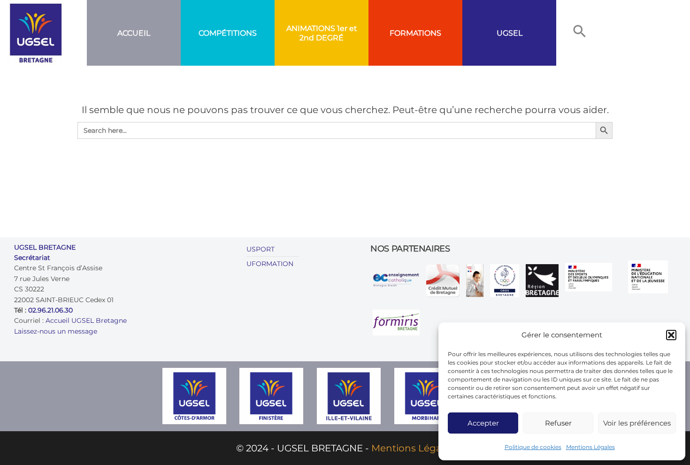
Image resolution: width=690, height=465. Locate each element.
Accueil (133, 33)
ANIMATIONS (310, 28)
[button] (671, 335)
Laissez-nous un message (55, 331)
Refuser (558, 423)
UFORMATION (269, 263)
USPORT (260, 249)
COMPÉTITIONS (228, 33)
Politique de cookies (533, 446)
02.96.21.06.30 (50, 310)
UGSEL (509, 33)
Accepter (483, 423)
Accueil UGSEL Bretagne (86, 320)
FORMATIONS (415, 33)
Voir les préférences (637, 423)
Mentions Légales (590, 446)
